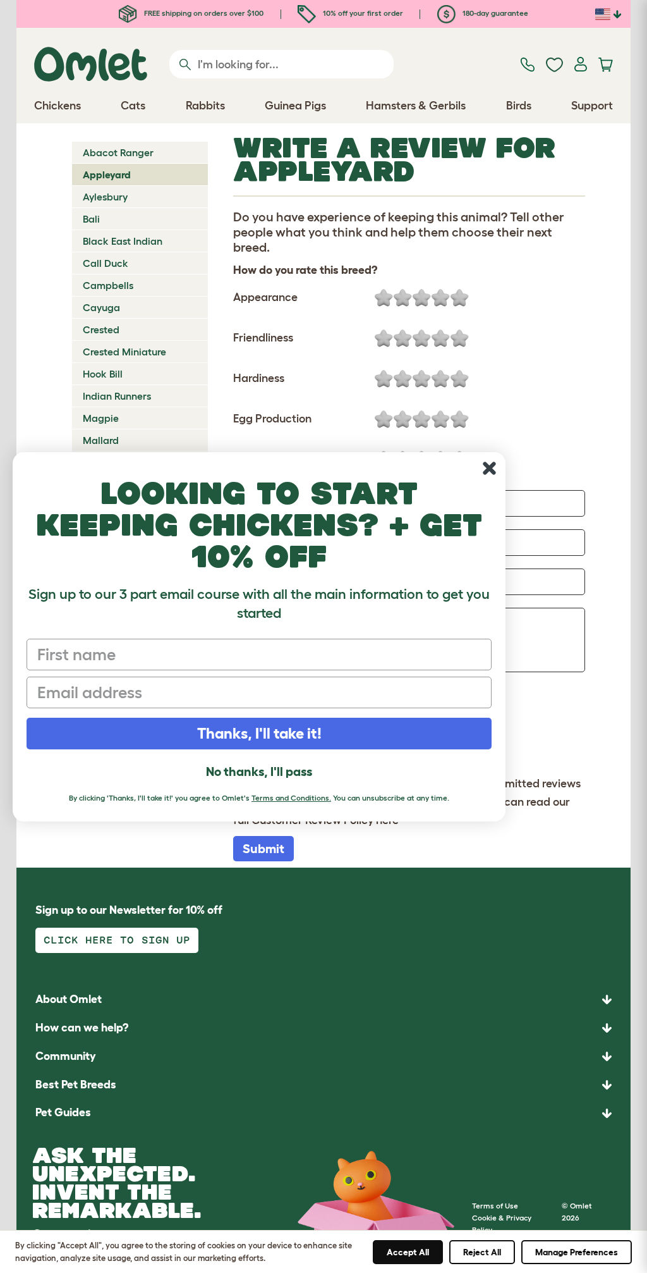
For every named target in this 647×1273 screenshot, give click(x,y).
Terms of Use (495, 1206)
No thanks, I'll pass (259, 771)
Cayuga (101, 307)
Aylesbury (105, 196)
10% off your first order (362, 13)
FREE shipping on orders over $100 (202, 13)
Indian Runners (117, 396)
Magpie (101, 418)
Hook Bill (103, 373)
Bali (91, 218)
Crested (101, 329)
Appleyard (107, 174)
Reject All (482, 1252)
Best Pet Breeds (75, 1084)
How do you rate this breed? (305, 270)
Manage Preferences (576, 1252)
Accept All (408, 1252)
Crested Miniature (124, 351)
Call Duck (105, 263)
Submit (263, 849)
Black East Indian (122, 241)
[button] (323, 1113)
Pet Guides (63, 1112)
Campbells (108, 285)
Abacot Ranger (118, 152)
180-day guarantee (494, 13)
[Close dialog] (489, 468)
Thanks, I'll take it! (259, 733)
